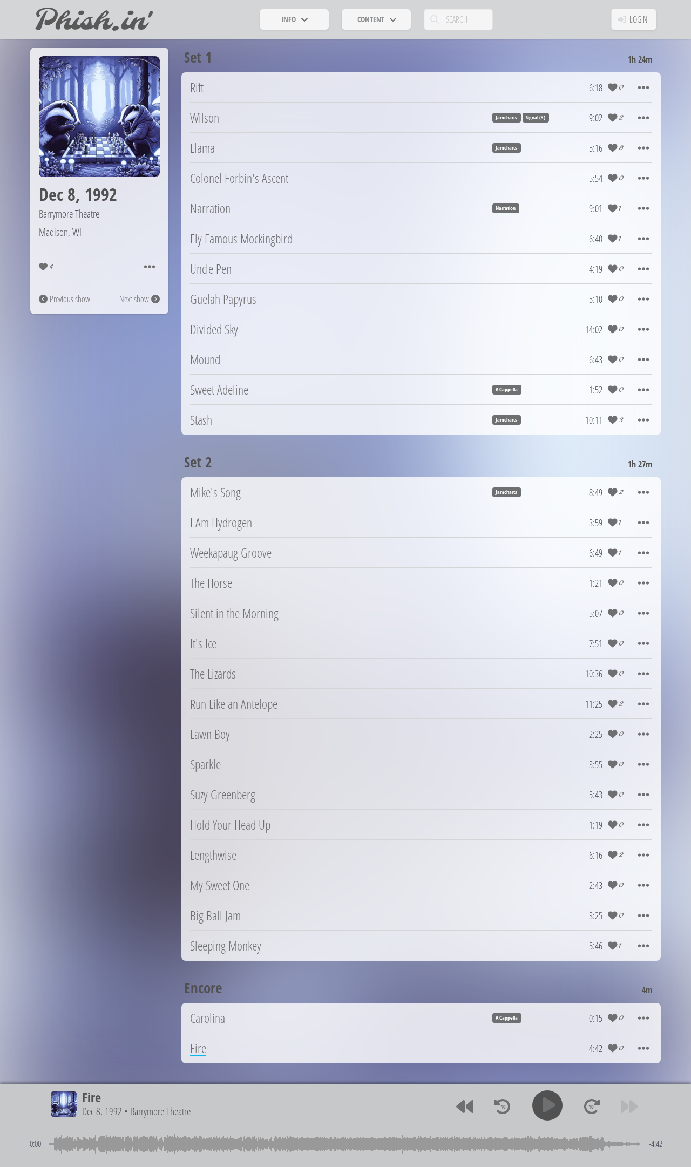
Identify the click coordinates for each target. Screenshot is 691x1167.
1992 (101, 194)
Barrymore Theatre (69, 213)
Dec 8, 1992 (102, 1111)
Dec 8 (57, 194)
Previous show (70, 299)
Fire (91, 1097)
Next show (134, 299)
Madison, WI (60, 232)
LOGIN (638, 19)
